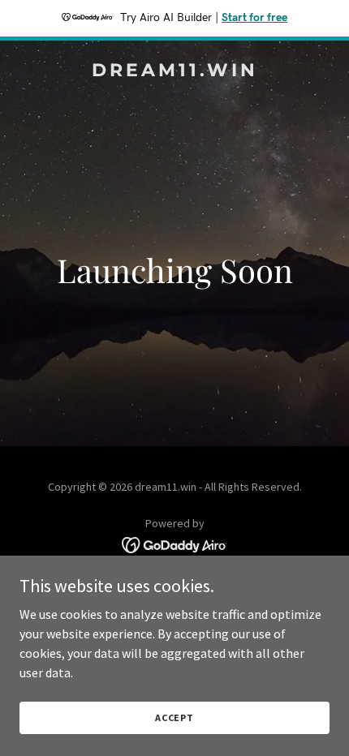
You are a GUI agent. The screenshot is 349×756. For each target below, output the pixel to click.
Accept (174, 717)
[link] (174, 71)
